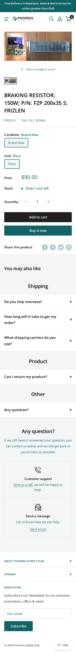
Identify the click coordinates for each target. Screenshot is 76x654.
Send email (38, 529)
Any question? (16, 409)
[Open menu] (6, 19)
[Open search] (51, 19)
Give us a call (23, 484)
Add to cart (38, 217)
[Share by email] (69, 247)
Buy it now (38, 230)
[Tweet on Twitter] (61, 247)
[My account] (60, 19)
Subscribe (18, 626)
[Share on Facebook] (45, 247)
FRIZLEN (10, 120)
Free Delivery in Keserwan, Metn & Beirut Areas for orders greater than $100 (38, 5)
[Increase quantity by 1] (48, 201)
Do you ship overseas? (23, 301)
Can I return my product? (25, 376)
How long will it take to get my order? (30, 319)
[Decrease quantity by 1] (26, 201)
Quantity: (11, 202)
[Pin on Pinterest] (53, 247)
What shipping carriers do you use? (30, 340)
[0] (68, 18)
